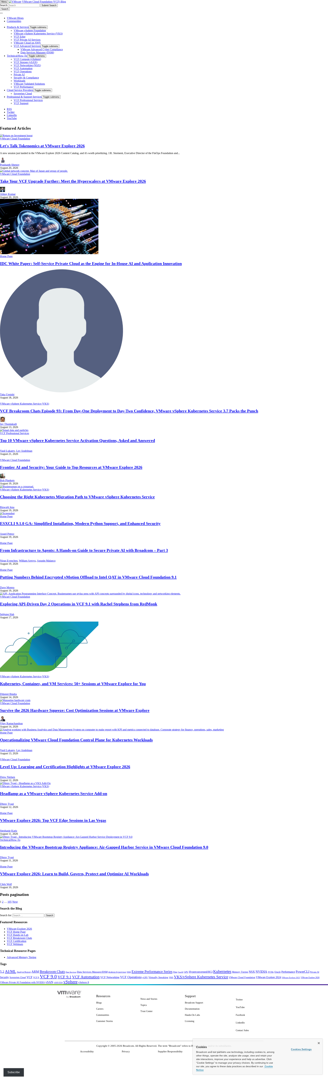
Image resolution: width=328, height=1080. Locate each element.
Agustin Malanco (46, 560)
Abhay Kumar (8, 194)
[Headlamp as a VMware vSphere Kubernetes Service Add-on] (25, 783)
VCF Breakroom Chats (19, 938)
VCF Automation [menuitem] (23, 68)
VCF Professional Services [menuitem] (28, 100)
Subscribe (14, 1072)
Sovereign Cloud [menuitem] (23, 93)
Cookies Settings (301, 1049)
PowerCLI (302, 971)
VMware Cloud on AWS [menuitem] (27, 42)
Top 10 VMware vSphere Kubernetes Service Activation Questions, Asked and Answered (77, 440)
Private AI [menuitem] (19, 74)
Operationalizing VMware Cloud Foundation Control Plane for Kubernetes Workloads (76, 740)
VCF (29, 977)
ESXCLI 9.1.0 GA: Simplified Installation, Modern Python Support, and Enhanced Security (80, 523)
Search (3, 5)
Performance (288, 971)
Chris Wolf (6, 884)
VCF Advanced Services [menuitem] (27, 46)
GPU (186, 972)
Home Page (6, 256)
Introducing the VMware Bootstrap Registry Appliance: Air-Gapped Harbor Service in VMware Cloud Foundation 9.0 (104, 847)
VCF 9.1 (64, 977)
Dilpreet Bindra (8, 694)
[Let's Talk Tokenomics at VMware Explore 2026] (16, 135)
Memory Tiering (240, 972)
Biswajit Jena (7, 507)
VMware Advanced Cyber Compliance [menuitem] (41, 49)
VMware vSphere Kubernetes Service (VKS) (24, 403)
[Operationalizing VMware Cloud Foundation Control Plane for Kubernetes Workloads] (112, 729)
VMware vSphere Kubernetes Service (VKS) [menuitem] (38, 33)
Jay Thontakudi (8, 424)
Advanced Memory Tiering (21, 957)
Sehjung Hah (7, 614)
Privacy (126, 1051)
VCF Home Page (16, 931)
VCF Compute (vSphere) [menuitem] (27, 59)
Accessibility (87, 1051)
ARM (35, 971)
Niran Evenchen (9, 560)
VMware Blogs (15, 18)
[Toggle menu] (1, 13)
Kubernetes (222, 971)
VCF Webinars (15, 944)
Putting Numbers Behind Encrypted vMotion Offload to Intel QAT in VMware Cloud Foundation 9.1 (88, 577)
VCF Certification (16, 941)
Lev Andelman (24, 450)
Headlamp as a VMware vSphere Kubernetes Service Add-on (53, 793)
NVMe (271, 972)
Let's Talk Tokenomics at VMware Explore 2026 (42, 146)
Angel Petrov (7, 533)
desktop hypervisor (117, 972)
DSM (129, 972)
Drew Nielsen (7, 777)
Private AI (314, 972)
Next (15, 901)
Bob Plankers (7, 480)
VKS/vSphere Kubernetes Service (201, 977)
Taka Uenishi (7, 394)
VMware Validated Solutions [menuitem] (29, 83)
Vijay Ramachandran (11, 723)
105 (10, 901)
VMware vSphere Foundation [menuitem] (30, 30)
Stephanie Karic (8, 830)
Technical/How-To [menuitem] (17, 55)
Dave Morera (7, 587)
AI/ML (10, 971)
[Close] (319, 1043)
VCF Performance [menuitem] (23, 86)
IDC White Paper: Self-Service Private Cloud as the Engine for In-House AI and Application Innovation (91, 263)
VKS (171, 977)
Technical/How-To (10, 839)
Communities (14, 21)
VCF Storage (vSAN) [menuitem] (25, 62)
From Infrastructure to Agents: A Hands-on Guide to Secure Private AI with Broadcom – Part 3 (84, 550)
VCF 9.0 (48, 976)
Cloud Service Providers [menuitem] (20, 90)
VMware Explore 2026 (19, 928)
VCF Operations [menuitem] (23, 71)
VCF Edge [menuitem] (19, 36)
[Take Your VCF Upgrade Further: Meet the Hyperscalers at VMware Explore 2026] (34, 170)
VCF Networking (109, 977)
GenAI (180, 972)
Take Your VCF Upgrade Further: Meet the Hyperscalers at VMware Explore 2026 (73, 181)
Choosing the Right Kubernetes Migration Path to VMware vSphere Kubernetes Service (77, 497)
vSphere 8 (83, 982)
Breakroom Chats (52, 971)
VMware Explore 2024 (268, 977)
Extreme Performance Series (152, 971)
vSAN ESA (58, 982)
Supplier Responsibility (170, 1051)
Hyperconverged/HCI (201, 971)
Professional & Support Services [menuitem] (24, 96)
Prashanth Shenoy (9, 164)
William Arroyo (27, 560)
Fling (175, 972)
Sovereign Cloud (18, 977)
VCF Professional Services (14, 433)
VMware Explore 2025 (291, 977)
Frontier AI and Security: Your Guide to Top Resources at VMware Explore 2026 (71, 467)
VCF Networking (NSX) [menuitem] (27, 65)
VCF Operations (131, 977)
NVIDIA (261, 971)
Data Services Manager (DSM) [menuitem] (37, 52)
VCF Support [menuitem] (21, 103)
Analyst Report (24, 972)
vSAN (49, 982)
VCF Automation (86, 977)
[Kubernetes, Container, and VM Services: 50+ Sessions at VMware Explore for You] (49, 673)
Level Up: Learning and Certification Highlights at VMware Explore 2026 (65, 767)
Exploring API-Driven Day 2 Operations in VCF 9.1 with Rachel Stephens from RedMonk (78, 604)
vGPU (145, 977)
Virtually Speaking (158, 977)
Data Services (71, 972)
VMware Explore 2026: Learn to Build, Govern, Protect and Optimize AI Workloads (74, 874)
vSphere (70, 981)
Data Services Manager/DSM (92, 972)
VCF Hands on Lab (17, 934)
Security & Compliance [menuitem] (26, 77)
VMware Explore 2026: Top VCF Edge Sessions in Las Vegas (53, 820)
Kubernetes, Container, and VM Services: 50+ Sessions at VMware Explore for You (73, 684)
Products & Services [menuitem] (18, 27)
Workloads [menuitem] (19, 80)
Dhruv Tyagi (7, 803)
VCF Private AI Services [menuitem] (27, 39)
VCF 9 (36, 977)
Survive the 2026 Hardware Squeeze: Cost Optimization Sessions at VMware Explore (74, 710)
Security (4, 977)
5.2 (2, 971)
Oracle (277, 972)
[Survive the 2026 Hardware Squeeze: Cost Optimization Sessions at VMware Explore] (15, 700)
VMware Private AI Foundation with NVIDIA (22, 982)
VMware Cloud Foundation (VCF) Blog (44, 1)
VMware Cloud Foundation (15, 138)
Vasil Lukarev (7, 450)
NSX (252, 971)
